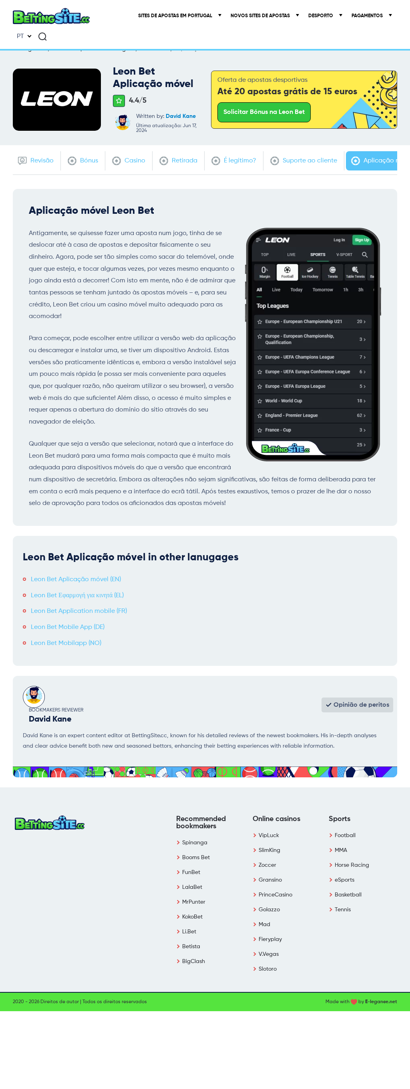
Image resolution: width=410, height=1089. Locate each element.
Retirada (183, 161)
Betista (191, 946)
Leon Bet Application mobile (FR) (79, 611)
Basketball (348, 895)
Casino (134, 161)
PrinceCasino (275, 895)
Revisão (41, 161)
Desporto (321, 16)
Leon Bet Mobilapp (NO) (66, 643)
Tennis (343, 910)
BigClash (193, 961)
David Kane (181, 116)
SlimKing (269, 850)
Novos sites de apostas (261, 16)
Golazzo (269, 910)
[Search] (42, 36)
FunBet (191, 872)
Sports (339, 819)
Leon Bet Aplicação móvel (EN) (76, 579)
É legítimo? (239, 161)
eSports (344, 880)
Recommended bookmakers (201, 822)
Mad (264, 924)
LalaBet (192, 887)
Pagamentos (368, 16)
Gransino (270, 880)
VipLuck (269, 835)
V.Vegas (269, 954)
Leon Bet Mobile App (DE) (68, 627)
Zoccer (267, 865)
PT (20, 36)
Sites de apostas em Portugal (175, 16)
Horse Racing (352, 865)
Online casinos (276, 819)
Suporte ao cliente (309, 161)
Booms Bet (196, 857)
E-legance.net (381, 1002)
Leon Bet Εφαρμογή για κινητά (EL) (77, 595)
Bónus (88, 161)
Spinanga (194, 843)
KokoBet (192, 917)
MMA (341, 850)
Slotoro (268, 969)
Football (345, 835)
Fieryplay (270, 939)
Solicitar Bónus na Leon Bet (264, 112)
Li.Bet (189, 932)
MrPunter (193, 902)
